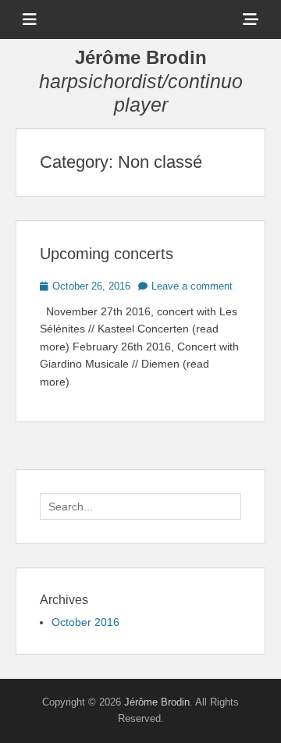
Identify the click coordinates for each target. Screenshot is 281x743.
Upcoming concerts (106, 253)
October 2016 (85, 622)
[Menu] (30, 19)
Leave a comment (192, 286)
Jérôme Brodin (141, 57)
